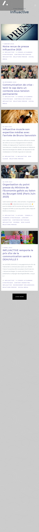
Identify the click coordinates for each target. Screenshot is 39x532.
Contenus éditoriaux (22, 54)
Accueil (20, 215)
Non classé (25, 222)
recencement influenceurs (23, 285)
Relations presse (20, 56)
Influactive (7, 56)
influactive (9, 52)
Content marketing (22, 282)
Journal (16, 222)
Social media (23, 287)
